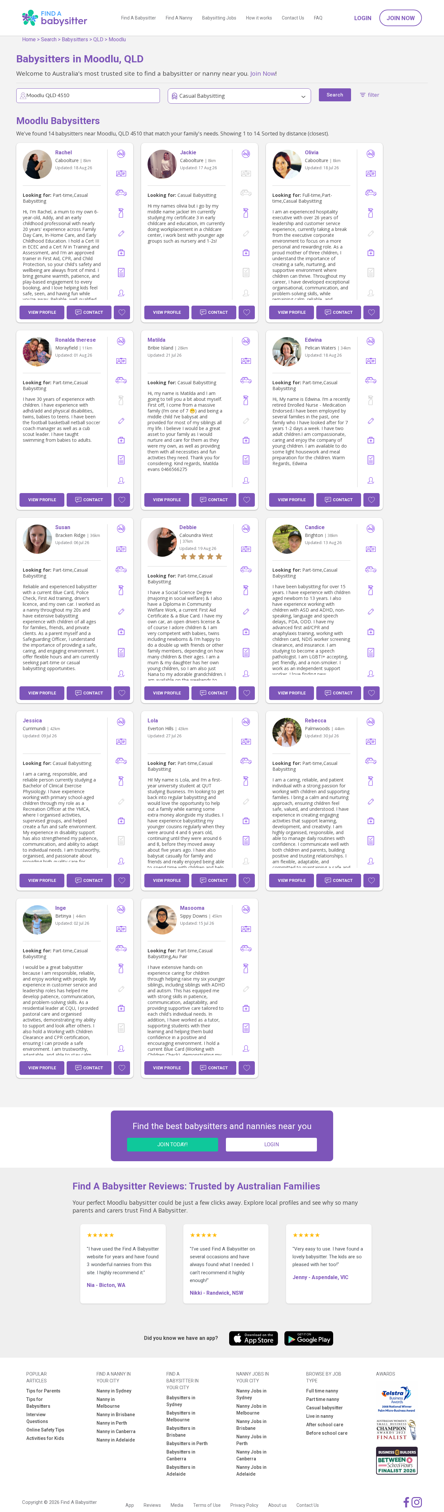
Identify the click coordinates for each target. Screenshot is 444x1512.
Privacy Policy (244, 1505)
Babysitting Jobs (219, 17)
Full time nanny (322, 1390)
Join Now (400, 18)
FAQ (318, 17)
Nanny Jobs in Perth (251, 1440)
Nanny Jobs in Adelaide (251, 1471)
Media (177, 1505)
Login (363, 18)
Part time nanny (322, 1399)
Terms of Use (207, 1505)
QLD (98, 39)
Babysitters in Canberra (180, 1455)
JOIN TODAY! (172, 1144)
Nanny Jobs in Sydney (251, 1394)
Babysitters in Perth (187, 1443)
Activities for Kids (45, 1438)
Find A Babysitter (138, 17)
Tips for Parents (43, 1390)
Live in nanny (319, 1416)
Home (29, 39)
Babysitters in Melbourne (180, 1416)
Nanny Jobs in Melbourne (251, 1410)
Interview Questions (37, 1418)
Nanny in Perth (112, 1423)
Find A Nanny (179, 17)
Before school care (326, 1433)
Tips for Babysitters (38, 1403)
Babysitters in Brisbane (180, 1432)
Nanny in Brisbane (116, 1414)
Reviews (152, 1505)
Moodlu (117, 39)
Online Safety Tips (45, 1429)
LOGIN (271, 1144)
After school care (324, 1424)
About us (277, 1505)
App (129, 1505)
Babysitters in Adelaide (180, 1471)
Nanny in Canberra (116, 1431)
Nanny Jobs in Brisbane (251, 1425)
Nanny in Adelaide (116, 1439)
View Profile (42, 312)
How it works (259, 17)
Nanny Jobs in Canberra (251, 1455)
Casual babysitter (324, 1407)
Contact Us (293, 17)
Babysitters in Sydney (180, 1401)
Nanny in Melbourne (108, 1403)
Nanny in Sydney (114, 1390)
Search (49, 39)
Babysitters (75, 39)
